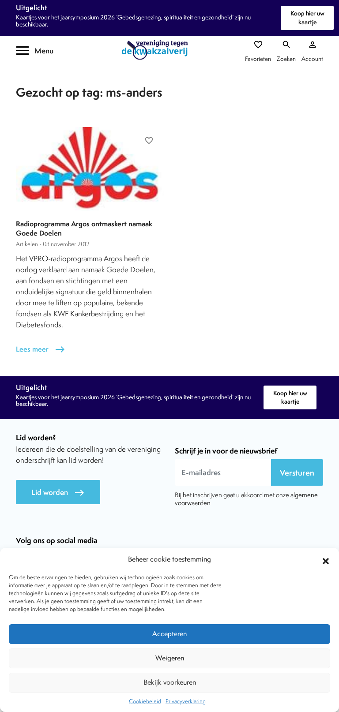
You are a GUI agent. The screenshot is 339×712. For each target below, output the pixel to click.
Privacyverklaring (186, 701)
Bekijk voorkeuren (169, 682)
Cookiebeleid (145, 701)
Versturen (297, 472)
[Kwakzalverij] (157, 50)
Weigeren (169, 658)
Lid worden (58, 492)
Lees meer (40, 349)
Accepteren (169, 633)
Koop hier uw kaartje (307, 17)
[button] (325, 559)
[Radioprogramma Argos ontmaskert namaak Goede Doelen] (90, 168)
